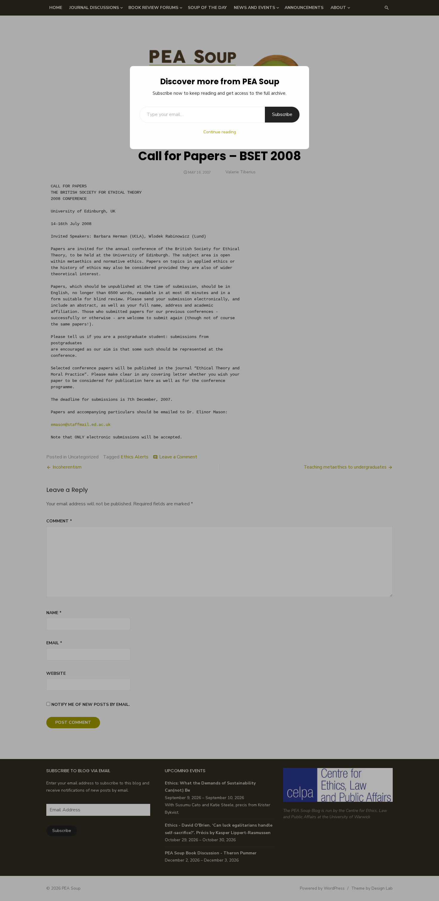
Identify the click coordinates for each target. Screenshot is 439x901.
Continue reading (219, 132)
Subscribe (282, 114)
